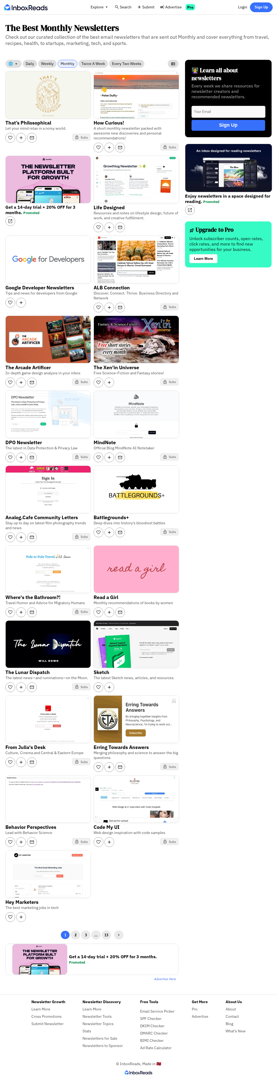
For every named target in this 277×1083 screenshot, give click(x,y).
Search (125, 6)
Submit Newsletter (47, 1023)
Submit (148, 6)
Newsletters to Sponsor (103, 1045)
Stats (87, 1030)
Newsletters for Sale (100, 1038)
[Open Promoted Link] (10, 221)
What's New (236, 1030)
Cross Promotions (46, 1016)
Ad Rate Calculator (156, 1047)
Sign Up (261, 7)
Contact (232, 1016)
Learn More (203, 259)
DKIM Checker (152, 1025)
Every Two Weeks (126, 63)
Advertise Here (165, 979)
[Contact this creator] (32, 138)
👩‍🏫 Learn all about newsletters (215, 74)
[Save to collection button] (21, 138)
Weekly (47, 63)
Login (242, 6)
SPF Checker (150, 1018)
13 (106, 935)
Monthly (67, 63)
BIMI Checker (152, 1040)
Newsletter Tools (97, 1016)
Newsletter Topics (98, 1023)
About (231, 1009)
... (96, 935)
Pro (190, 7)
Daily (30, 63)
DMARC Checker (154, 1033)
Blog (229, 1023)
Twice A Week (93, 63)
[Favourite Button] (10, 138)
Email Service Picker (157, 1011)
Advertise (173, 6)
